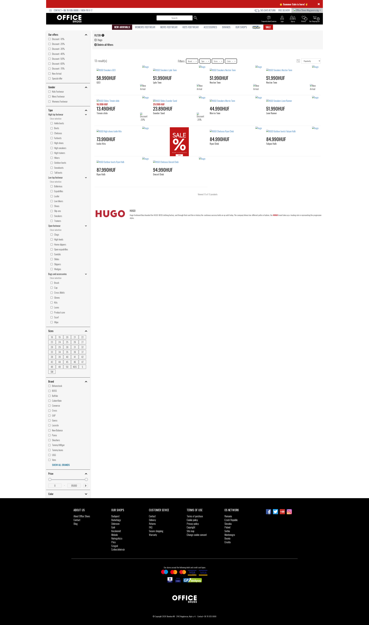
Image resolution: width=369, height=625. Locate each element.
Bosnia (227, 538)
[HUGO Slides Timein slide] (123, 99)
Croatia (227, 542)
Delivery (152, 520)
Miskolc (114, 535)
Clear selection (55, 118)
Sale (268, 27)
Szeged (114, 546)
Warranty (153, 535)
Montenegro (229, 535)
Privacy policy (193, 524)
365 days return (267, 10)
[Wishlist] (303, 17)
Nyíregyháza (116, 538)
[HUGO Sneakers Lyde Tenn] (179, 68)
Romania (228, 516)
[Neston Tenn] (216, 70)
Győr (113, 527)
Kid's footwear (190, 27)
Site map (190, 531)
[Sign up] (293, 17)
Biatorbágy (116, 520)
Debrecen (115, 524)
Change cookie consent (197, 535)
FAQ (150, 527)
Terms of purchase (195, 516)
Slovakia (228, 524)
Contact (77, 520)
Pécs (113, 542)
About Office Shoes (82, 516)
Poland (227, 527)
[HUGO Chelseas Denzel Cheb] (179, 160)
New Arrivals (122, 27)
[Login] (282, 17)
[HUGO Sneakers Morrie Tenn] (236, 99)
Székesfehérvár (118, 549)
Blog (76, 524)
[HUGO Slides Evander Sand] (179, 99)
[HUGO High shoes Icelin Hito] (123, 130)
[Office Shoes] (69, 18)
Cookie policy (192, 520)
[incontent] (179, 142)
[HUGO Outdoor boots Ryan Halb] (123, 160)
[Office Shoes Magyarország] (307, 10)
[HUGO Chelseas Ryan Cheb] (236, 130)
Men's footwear (168, 27)
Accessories (210, 27)
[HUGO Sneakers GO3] (123, 68)
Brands (226, 27)
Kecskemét (116, 531)
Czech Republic (231, 520)
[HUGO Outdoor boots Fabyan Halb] (292, 130)
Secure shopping (156, 531)
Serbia (227, 531)
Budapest (115, 516)
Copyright (191, 527)
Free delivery (284, 10)
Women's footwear (145, 27)
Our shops (241, 27)
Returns (152, 524)
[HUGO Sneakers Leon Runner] (292, 99)
